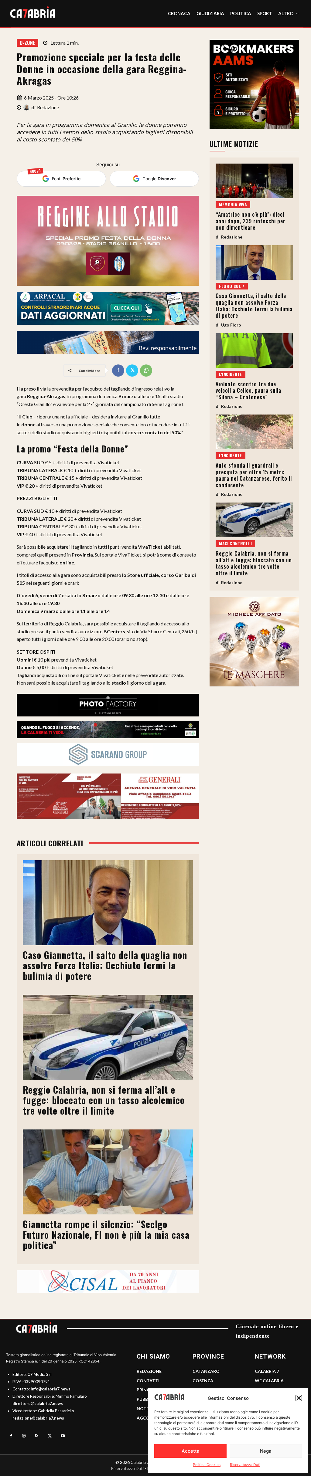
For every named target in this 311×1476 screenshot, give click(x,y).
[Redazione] (27, 107)
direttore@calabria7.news (37, 1403)
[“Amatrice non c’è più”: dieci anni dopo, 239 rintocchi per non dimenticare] (254, 181)
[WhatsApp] (146, 370)
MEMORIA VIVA (233, 204)
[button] (299, 1398)
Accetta (191, 1451)
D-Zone (27, 42)
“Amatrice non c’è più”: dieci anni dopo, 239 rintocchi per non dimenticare (250, 220)
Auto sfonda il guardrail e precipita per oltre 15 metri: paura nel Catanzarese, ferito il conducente (254, 475)
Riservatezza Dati (245, 1464)
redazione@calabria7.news (38, 1418)
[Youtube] (63, 1436)
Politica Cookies (206, 1464)
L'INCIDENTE (230, 374)
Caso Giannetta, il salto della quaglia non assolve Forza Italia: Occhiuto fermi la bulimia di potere (105, 965)
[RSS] (37, 1436)
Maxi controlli (235, 543)
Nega (266, 1451)
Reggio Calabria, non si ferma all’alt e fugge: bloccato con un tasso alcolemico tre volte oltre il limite (104, 1100)
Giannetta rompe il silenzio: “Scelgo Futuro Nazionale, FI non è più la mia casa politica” (106, 1234)
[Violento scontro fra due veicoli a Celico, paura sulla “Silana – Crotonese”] (254, 350)
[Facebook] (118, 370)
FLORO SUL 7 (231, 286)
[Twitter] (132, 370)
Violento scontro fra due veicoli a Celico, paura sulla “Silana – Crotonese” (248, 390)
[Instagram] (24, 1436)
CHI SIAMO (153, 1356)
